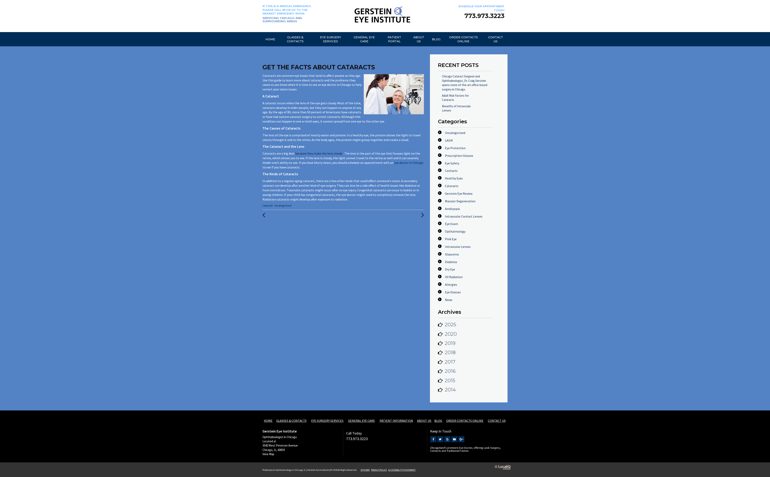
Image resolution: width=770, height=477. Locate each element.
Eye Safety (452, 163)
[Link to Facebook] (433, 439)
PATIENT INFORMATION (396, 421)
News (448, 300)
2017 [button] (450, 362)
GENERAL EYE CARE (364, 39)
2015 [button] (450, 380)
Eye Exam (451, 224)
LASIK (449, 140)
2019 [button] (450, 343)
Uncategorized (282, 205)
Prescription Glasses (459, 156)
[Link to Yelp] (447, 439)
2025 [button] (450, 324)
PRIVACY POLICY (379, 469)
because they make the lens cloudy (319, 153)
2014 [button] (450, 390)
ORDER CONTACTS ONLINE (463, 39)
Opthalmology (455, 231)
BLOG (436, 39)
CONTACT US (495, 39)
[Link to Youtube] (454, 439)
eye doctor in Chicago (409, 163)
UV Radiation (454, 277)
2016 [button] (450, 371)
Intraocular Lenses (458, 247)
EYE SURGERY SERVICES (330, 39)
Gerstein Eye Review (458, 193)
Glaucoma (452, 254)
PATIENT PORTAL (394, 39)
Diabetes (451, 262)
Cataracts (267, 205)
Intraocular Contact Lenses (463, 216)
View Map (268, 454)
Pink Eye (451, 239)
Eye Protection (455, 148)
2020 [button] (451, 334)
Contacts (451, 171)
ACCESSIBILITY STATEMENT (402, 469)
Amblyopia (452, 209)
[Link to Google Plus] (461, 439)
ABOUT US (418, 39)
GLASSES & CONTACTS (295, 39)
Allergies (451, 285)
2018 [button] (450, 352)
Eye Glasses (453, 292)
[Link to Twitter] (440, 439)
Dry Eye (450, 269)
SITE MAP (365, 469)
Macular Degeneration (460, 201)
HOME (270, 39)
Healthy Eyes (454, 178)
